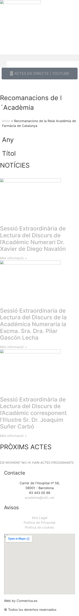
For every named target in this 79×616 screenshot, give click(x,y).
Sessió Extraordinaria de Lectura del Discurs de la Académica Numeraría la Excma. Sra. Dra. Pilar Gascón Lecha (33, 324)
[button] (39, 57)
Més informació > (13, 258)
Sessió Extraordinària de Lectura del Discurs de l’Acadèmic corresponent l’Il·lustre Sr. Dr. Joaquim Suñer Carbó (33, 413)
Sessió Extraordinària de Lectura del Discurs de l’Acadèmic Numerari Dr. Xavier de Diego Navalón (33, 238)
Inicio (6, 121)
